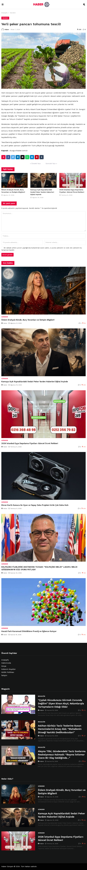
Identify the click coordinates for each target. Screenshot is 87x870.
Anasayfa (4, 13)
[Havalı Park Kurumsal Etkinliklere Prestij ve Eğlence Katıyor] (43, 602)
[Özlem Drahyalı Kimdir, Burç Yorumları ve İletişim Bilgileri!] (14, 180)
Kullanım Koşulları (8, 669)
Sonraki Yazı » (51, 164)
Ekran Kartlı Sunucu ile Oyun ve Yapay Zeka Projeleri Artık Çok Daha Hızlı (34, 505)
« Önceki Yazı (35, 164)
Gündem (13, 13)
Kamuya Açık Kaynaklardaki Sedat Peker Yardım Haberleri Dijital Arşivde (42, 192)
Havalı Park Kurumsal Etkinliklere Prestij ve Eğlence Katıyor (29, 631)
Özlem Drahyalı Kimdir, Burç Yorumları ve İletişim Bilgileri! (27, 320)
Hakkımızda (6, 663)
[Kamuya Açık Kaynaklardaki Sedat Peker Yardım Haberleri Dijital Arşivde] (43, 180)
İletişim (4, 675)
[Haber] (2, 29)
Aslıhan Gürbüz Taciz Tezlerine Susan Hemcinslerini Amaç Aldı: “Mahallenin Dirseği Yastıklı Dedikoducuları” (59, 729)
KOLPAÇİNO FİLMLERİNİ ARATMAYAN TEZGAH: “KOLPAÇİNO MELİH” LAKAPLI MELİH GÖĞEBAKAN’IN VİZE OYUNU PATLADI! (39, 568)
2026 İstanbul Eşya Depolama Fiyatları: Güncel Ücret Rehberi (29, 443)
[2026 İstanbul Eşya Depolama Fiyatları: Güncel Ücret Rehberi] (72, 180)
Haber (7, 29)
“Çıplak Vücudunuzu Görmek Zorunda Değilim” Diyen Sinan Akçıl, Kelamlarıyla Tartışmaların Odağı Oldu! (61, 703)
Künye (3, 666)
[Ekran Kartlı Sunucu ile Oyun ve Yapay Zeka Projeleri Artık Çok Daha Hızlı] (43, 476)
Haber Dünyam (7, 867)
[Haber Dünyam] (43, 4)
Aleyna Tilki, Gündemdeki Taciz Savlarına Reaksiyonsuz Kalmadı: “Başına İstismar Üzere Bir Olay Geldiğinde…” (62, 754)
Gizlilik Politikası (7, 672)
